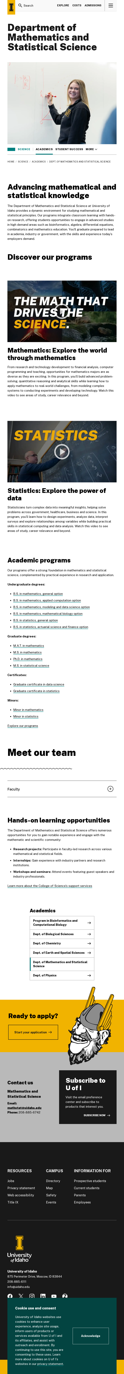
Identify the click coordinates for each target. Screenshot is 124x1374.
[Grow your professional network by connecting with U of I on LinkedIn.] (43, 1296)
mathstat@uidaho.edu (24, 1108)
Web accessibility (20, 1195)
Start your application (30, 1032)
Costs (76, 5)
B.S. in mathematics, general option (38, 593)
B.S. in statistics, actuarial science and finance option (50, 627)
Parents (80, 1195)
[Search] (20, 5)
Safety (51, 1195)
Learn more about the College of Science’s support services (49, 886)
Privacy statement (21, 1188)
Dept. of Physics (45, 975)
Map (49, 1188)
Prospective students (90, 1181)
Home (10, 162)
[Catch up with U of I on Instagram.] (32, 1296)
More (91, 149)
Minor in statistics (25, 716)
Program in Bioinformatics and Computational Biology (55, 922)
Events (51, 1202)
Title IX (12, 1202)
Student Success (69, 149)
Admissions (93, 5)
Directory (53, 1181)
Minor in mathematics (28, 710)
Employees (82, 1202)
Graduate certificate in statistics (36, 691)
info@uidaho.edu (18, 1287)
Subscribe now (95, 1115)
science (24, 149)
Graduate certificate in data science (38, 684)
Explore (63, 5)
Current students (86, 1188)
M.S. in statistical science (31, 665)
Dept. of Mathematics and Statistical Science (60, 964)
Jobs (10, 1181)
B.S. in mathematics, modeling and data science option (51, 607)
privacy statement (50, 1364)
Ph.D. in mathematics (27, 659)
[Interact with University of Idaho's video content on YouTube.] (54, 1296)
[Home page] (11, 7)
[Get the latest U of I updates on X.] (21, 1296)
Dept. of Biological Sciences (53, 934)
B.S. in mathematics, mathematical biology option (48, 613)
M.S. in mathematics (27, 652)
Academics (44, 149)
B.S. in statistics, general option (35, 620)
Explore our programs (22, 726)
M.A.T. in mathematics (28, 645)
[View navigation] (110, 5)
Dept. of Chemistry (47, 943)
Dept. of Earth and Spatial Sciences (59, 952)
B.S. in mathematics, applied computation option (47, 600)
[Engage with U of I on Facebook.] (10, 1296)
